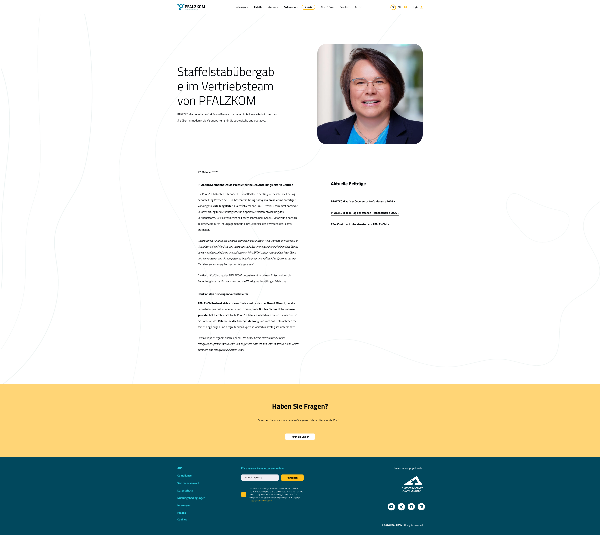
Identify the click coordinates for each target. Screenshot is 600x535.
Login (415, 7)
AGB (179, 468)
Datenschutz (185, 490)
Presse (181, 513)
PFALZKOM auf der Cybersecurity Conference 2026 (362, 201)
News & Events (328, 7)
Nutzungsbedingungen (191, 498)
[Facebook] (410, 505)
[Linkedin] (420, 505)
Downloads (345, 7)
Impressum (184, 505)
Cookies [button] (182, 519)
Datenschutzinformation (261, 500)
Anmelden (292, 477)
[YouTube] (390, 505)
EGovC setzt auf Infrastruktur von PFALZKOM (359, 224)
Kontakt (308, 7)
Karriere (358, 7)
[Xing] (400, 505)
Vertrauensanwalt (188, 483)
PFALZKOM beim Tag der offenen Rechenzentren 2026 (364, 213)
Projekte (258, 7)
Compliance (184, 475)
